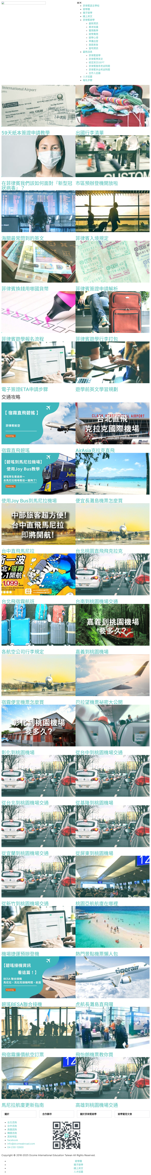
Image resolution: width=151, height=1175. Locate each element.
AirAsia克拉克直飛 (95, 450)
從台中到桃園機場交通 (99, 752)
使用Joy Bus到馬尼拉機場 (29, 501)
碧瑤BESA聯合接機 (21, 1004)
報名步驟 (87, 80)
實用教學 (93, 30)
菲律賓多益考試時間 (99, 69)
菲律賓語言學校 (91, 5)
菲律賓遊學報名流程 (22, 339)
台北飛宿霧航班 (18, 601)
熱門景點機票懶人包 (97, 954)
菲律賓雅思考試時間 (99, 66)
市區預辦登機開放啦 (97, 183)
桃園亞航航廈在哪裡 (97, 903)
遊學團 (86, 9)
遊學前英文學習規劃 (97, 389)
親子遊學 (87, 12)
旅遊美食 (93, 44)
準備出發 (93, 41)
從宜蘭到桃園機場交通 (25, 853)
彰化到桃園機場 (18, 752)
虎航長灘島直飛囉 (94, 1004)
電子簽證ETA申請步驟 (24, 389)
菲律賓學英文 (96, 58)
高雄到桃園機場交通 (97, 1105)
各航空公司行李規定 (22, 652)
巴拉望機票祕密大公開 (99, 702)
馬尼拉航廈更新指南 (22, 1105)
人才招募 (87, 76)
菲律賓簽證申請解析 (97, 289)
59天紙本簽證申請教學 (25, 133)
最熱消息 (87, 51)
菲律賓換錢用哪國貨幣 (25, 289)
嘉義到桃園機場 (92, 652)
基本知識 (93, 26)
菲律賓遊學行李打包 (97, 339)
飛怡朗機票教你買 (94, 1055)
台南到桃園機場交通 (97, 601)
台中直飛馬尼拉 (18, 551)
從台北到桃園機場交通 (25, 803)
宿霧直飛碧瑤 (15, 450)
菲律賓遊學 (89, 19)
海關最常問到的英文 (22, 238)
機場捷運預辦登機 (20, 954)
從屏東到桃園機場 (94, 853)
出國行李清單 (90, 133)
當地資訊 (93, 48)
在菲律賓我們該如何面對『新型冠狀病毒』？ (36, 185)
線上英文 (87, 16)
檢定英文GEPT (96, 62)
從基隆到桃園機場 (94, 803)
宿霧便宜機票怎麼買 (22, 702)
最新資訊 (93, 23)
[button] (113, 2)
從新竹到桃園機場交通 (25, 903)
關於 (7, 1114)
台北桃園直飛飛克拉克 (99, 551)
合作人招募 (95, 73)
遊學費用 (93, 34)
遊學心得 (93, 37)
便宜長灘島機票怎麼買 (99, 501)
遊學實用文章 (125, 1114)
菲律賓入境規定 (92, 238)
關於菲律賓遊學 (88, 1114)
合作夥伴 (47, 1114)
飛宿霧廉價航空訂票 (22, 1055)
